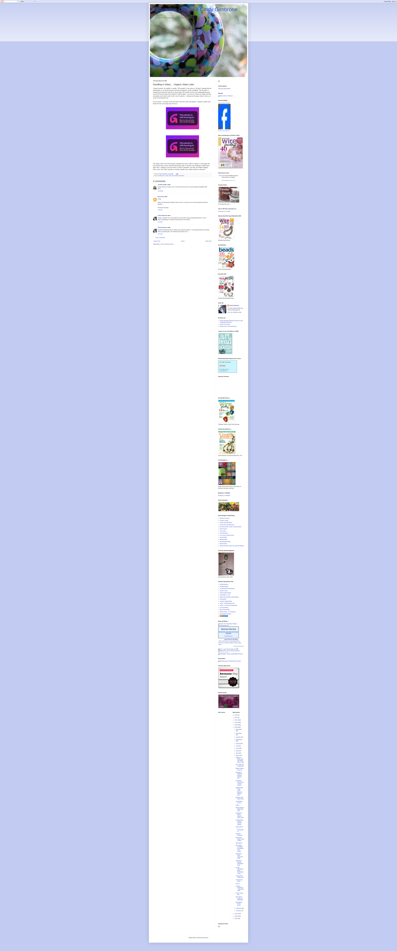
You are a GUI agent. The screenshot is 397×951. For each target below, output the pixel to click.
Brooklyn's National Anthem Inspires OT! (239, 775)
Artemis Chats (224, 590)
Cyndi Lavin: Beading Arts (227, 524)
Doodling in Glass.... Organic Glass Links (240, 815)
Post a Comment (160, 237)
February (238, 908)
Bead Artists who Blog (231, 639)
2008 (236, 727)
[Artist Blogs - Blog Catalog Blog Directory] (230, 654)
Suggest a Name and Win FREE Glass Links (240, 760)
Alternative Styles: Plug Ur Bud (240, 839)
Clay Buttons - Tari (225, 595)
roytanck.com (232, 180)
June (237, 748)
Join (219, 641)
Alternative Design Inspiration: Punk (239, 863)
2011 (236, 720)
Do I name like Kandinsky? (240, 765)
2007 (236, 913)
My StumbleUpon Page (234, 661)
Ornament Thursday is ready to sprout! (240, 783)
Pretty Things (223, 543)
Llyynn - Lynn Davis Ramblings (228, 605)
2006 (236, 916)
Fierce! (238, 883)
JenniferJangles (162, 184)
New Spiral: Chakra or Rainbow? (239, 898)
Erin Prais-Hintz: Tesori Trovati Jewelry (230, 527)
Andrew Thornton (224, 518)
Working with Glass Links (240, 798)
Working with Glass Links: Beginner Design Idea (239, 791)
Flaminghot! (223, 599)
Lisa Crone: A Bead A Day (227, 535)
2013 (236, 715)
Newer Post (157, 241)
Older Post (208, 241)
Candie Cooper (224, 520)
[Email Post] (177, 173)
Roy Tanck (222, 175)
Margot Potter (223, 539)
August (238, 743)
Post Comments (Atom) (167, 244)
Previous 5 (221, 643)
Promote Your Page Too (224, 130)
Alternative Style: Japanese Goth (239, 856)
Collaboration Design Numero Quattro (239, 822)
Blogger (206, 937)
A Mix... (238, 805)
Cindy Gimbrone (162, 215)
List (227, 632)
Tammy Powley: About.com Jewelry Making (232, 546)
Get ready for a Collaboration (239, 829)
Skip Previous (234, 643)
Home (183, 241)
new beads (175, 175)
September (239, 739)
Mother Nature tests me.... (240, 769)
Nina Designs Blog (225, 541)
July (237, 746)
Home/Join (222, 632)
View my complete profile (234, 312)
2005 (236, 918)
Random (228, 633)
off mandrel (181, 175)
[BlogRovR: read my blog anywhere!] (231, 651)
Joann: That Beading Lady (227, 603)
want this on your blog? (223, 652)
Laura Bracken (224, 533)
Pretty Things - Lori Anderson (228, 612)
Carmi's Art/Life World (226, 522)
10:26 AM (160, 191)
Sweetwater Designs (225, 614)
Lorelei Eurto (223, 537)
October (238, 737)
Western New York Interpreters (228, 326)
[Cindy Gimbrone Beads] (224, 129)
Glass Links (169, 175)
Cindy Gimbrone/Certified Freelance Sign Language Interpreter (231, 321)
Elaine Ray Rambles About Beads (229, 597)
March (238, 755)
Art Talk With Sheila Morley (227, 588)
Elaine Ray (161, 196)
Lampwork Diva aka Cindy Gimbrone (195, 9)
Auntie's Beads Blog (225, 593)
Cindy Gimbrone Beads (224, 103)
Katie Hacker (223, 529)
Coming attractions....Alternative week (240, 888)
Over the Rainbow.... (239, 834)
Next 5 (227, 643)
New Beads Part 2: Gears (239, 904)
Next (230, 632)
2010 (236, 722)
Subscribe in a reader (224, 211)
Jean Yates (223, 531)
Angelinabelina (224, 584)
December (239, 729)
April (237, 753)
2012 (236, 717)
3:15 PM (160, 234)
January (238, 910)
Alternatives (239, 843)
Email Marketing (223, 369)
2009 (236, 725)
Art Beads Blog (224, 586)
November (239, 733)
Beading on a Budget (224, 495)
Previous (235, 632)
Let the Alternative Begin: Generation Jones (240, 870)
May (237, 751)
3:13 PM (160, 222)
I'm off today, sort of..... (239, 802)
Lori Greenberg (224, 607)
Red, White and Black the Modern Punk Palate (240, 848)
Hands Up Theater (225, 324)
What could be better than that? (240, 809)
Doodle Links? (161, 175)
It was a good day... (239, 893)
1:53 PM (160, 210)
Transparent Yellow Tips (240, 876)
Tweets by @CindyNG (224, 88)
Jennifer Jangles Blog (226, 601)
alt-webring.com (229, 636)
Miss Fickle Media (225, 609)
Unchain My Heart (239, 880)
